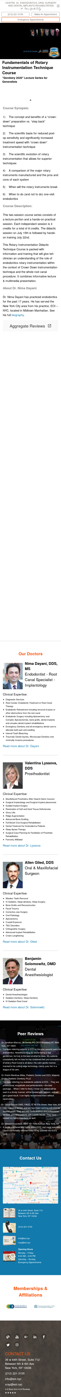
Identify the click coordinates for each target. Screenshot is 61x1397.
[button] (58, 5)
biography (18, 315)
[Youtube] (17, 1337)
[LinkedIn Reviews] (54, 52)
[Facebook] (44, 1337)
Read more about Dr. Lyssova (21, 845)
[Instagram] (17, 1345)
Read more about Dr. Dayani (21, 746)
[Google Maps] (30, 1185)
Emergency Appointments (31, 19)
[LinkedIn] (35, 1337)
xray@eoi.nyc (24, 1242)
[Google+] (26, 1337)
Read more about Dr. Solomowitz (24, 1007)
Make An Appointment (45, 14)
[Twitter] (8, 1345)
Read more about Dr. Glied (20, 941)
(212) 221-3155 (15, 14)
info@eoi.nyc (24, 1238)
